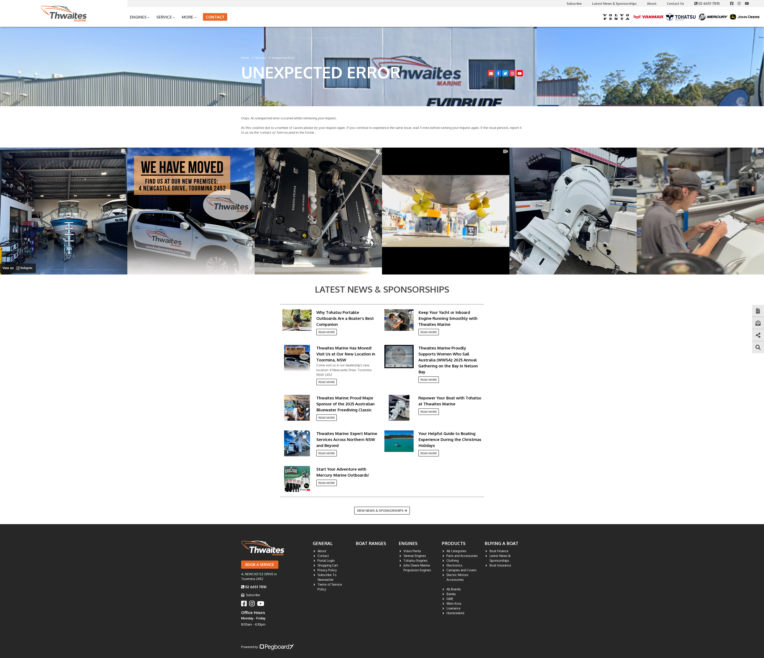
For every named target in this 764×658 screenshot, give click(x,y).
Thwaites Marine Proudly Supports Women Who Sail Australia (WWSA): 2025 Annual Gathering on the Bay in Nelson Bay (448, 359)
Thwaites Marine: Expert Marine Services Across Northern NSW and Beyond (346, 439)
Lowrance (453, 608)
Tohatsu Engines (415, 561)
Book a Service (260, 564)
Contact (215, 16)
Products (454, 543)
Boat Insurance (500, 565)
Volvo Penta (412, 551)
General (323, 543)
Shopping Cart (328, 565)
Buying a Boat (501, 543)
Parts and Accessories (462, 556)
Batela (451, 594)
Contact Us (675, 4)
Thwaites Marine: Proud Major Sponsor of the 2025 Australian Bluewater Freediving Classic (345, 403)
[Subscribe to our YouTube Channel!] (748, 3)
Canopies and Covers (461, 570)
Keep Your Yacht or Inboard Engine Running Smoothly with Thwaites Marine (447, 318)
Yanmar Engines (414, 556)
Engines (408, 543)
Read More (326, 332)
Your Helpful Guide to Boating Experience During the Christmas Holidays (449, 439)
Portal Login (326, 561)
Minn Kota (453, 603)
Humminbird (455, 613)
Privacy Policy (327, 570)
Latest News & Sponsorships (614, 4)
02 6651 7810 (709, 3)
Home (245, 57)
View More (296, 319)
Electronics (454, 565)
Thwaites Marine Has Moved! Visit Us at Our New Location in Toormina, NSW (345, 353)
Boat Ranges (371, 543)
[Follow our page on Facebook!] (734, 3)
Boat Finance (498, 551)
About (652, 4)
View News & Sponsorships (380, 511)
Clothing (452, 561)
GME (449, 599)
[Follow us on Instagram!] (741, 3)
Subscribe (574, 4)
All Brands (453, 589)
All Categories (456, 551)
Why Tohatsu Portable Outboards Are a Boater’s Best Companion (345, 318)
